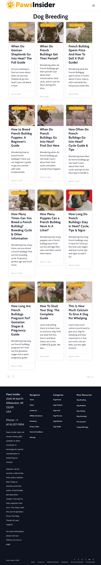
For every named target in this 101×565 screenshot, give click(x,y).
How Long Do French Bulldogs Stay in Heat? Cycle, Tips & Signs (79, 222)
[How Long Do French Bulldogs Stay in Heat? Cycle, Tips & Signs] (79, 200)
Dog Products (57, 405)
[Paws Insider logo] (30, 5)
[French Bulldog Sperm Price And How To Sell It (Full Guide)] (79, 32)
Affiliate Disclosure (14, 540)
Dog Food (56, 410)
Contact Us (33, 410)
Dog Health (57, 427)
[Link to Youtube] (89, 559)
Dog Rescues (57, 416)
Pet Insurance (81, 422)
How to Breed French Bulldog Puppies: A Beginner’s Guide (21, 137)
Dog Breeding (19, 25)
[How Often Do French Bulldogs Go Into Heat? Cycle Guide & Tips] (79, 115)
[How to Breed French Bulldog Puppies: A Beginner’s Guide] (22, 115)
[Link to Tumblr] (85, 559)
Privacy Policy (34, 427)
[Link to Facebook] (74, 559)
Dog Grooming (82, 416)
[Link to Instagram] (93, 559)
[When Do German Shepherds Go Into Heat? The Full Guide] (22, 32)
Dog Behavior (57, 421)
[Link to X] (78, 559)
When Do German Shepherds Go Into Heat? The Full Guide (21, 54)
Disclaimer (33, 421)
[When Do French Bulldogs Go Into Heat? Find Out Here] (50, 115)
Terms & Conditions (36, 432)
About (32, 405)
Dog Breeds (57, 400)
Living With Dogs (82, 427)
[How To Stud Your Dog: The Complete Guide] (50, 292)
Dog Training (81, 411)
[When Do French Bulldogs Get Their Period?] (50, 32)
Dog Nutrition (81, 405)
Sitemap (32, 437)
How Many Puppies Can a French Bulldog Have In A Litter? (50, 222)
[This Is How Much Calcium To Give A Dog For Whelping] (79, 292)
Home (32, 400)
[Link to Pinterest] (82, 559)
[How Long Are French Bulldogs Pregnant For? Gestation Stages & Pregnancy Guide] (22, 292)
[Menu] (93, 5)
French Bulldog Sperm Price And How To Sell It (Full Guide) (79, 54)
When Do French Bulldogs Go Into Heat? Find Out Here (49, 137)
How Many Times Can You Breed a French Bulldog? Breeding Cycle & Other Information (21, 226)
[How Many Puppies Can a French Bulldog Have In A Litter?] (50, 200)
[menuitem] (93, 5)
